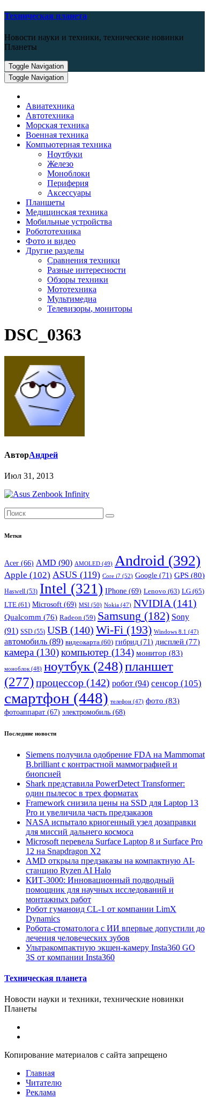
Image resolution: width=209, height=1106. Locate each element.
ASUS (76, 574)
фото (163, 700)
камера (31, 652)
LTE (17, 604)
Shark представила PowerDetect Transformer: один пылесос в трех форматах (105, 788)
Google (153, 575)
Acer (19, 563)
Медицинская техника (67, 212)
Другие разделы (55, 250)
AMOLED (93, 563)
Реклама (41, 1092)
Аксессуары (69, 192)
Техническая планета (45, 15)
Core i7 (117, 576)
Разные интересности (86, 269)
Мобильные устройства (69, 221)
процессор (73, 682)
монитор (159, 652)
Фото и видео (51, 241)
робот (130, 683)
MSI (90, 605)
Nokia (117, 605)
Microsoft (54, 604)
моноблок (23, 668)
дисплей (177, 641)
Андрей (43, 454)
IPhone (123, 591)
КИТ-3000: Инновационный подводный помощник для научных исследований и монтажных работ (100, 889)
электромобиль (93, 712)
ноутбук (83, 666)
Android (157, 560)
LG (193, 591)
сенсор (176, 683)
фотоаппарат (32, 712)
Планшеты (45, 202)
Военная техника (57, 134)
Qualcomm (30, 617)
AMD (54, 562)
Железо (60, 163)
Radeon (77, 617)
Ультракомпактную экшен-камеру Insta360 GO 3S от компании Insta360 (110, 952)
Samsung (133, 616)
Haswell (21, 591)
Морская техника (57, 125)
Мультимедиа (71, 298)
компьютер (97, 652)
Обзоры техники (77, 279)
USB (70, 630)
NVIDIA (165, 603)
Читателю (44, 1082)
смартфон (56, 698)
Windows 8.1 (176, 632)
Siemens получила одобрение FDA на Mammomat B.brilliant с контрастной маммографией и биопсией (115, 764)
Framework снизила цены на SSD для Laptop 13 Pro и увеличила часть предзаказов (112, 807)
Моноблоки (68, 173)
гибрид (134, 641)
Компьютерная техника (68, 144)
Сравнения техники (83, 260)
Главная (40, 1073)
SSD (32, 631)
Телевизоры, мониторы (89, 308)
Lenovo (162, 591)
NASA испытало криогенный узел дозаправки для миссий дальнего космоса (111, 827)
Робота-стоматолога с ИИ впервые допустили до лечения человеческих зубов (115, 933)
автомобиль (33, 641)
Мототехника (71, 289)
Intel (71, 589)
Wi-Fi (124, 629)
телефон (127, 701)
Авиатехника (50, 105)
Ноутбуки (65, 154)
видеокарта (89, 642)
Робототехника (53, 231)
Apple (27, 575)
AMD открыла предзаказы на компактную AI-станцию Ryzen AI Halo (110, 865)
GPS (189, 575)
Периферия (67, 183)
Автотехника (50, 115)
